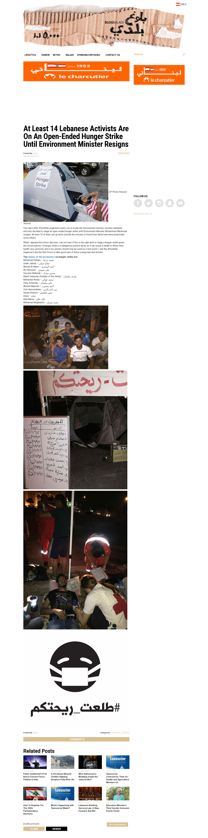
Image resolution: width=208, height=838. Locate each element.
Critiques (123, 153)
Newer (56, 828)
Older (34, 828)
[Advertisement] (76, 101)
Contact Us (124, 5)
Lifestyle (54, 5)
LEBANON (125, 733)
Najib (35, 153)
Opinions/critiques (103, 5)
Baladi (87, 5)
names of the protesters (41, 257)
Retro (76, 5)
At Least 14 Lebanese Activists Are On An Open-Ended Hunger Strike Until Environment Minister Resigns (76, 136)
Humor (67, 5)
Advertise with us (143, 213)
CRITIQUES (115, 733)
